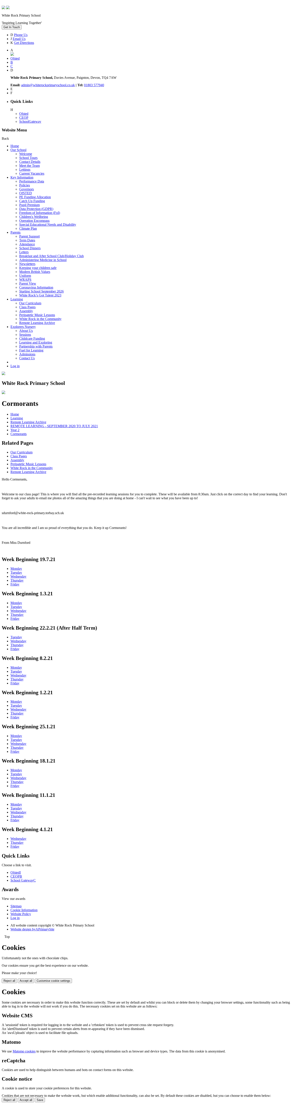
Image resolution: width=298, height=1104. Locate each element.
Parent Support (29, 236)
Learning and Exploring (35, 342)
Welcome (25, 154)
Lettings (24, 169)
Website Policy (20, 914)
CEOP (23, 117)
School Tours (28, 158)
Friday (14, 584)
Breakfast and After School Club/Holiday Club (51, 256)
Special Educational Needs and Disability (47, 224)
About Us (26, 330)
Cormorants (18, 434)
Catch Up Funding (32, 201)
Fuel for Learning (31, 350)
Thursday (17, 580)
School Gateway (23, 880)
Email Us (19, 39)
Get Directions (24, 43)
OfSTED (25, 193)
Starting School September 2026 (41, 291)
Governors (26, 189)
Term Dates (27, 240)
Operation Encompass (34, 220)
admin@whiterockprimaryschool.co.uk (48, 85)
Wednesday (18, 576)
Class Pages (27, 307)
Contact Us (27, 358)
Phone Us (20, 35)
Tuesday (16, 572)
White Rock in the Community (40, 319)
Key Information (21, 177)
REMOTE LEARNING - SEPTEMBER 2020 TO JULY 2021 (54, 426)
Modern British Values (34, 272)
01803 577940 (94, 85)
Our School (18, 150)
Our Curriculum (30, 303)
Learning (16, 299)
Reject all (9, 980)
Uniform (25, 275)
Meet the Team (29, 165)
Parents (15, 232)
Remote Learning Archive (37, 323)
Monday (16, 568)
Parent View (27, 283)
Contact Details (29, 162)
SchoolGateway (30, 121)
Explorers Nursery (23, 327)
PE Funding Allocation (35, 197)
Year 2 (14, 430)
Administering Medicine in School (43, 260)
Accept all (26, 980)
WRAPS (25, 279)
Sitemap (16, 906)
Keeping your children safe (38, 268)
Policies (24, 185)
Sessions (25, 334)
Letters (24, 252)
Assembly (26, 311)
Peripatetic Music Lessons (37, 315)
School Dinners (30, 248)
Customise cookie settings (53, 980)
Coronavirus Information (36, 287)
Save (40, 1100)
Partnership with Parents (36, 346)
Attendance (27, 244)
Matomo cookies (24, 1051)
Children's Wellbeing (33, 217)
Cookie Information (24, 910)
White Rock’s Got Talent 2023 (40, 295)
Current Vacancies (31, 173)
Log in (15, 366)
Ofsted (23, 113)
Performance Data (31, 181)
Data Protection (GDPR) (36, 209)
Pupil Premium (29, 205)
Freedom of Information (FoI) (39, 213)
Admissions (27, 354)
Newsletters (27, 264)
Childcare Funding (32, 338)
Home (14, 146)
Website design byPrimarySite (32, 929)
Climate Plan (28, 228)
